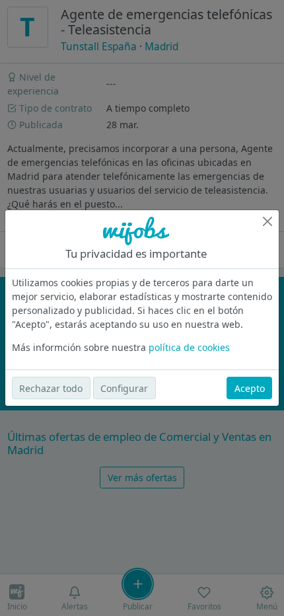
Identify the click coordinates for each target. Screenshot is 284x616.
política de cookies (189, 347)
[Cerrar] (267, 221)
